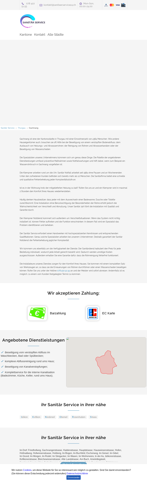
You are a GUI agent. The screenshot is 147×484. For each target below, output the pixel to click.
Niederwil (50, 417)
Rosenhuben (78, 417)
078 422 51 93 (63, 270)
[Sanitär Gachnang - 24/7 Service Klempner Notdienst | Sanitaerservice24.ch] (34, 21)
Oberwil (63, 417)
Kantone (26, 34)
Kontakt (39, 34)
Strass (93, 417)
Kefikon (36, 417)
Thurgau (22, 128)
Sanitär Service (7, 128)
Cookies (27, 470)
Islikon (24, 417)
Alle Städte (56, 34)
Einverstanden (74, 477)
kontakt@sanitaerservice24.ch (60, 5)
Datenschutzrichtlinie (77, 473)
